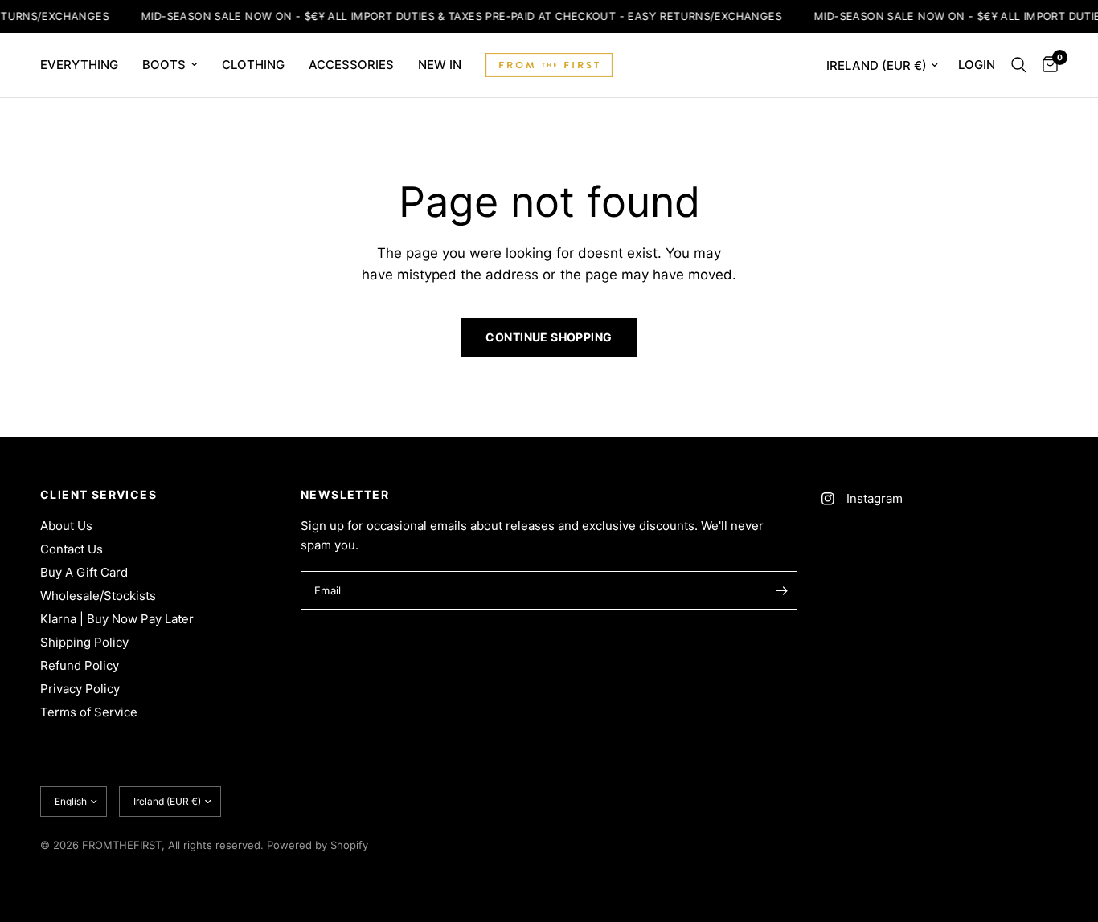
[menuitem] (85, 65)
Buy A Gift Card (84, 572)
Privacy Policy (80, 688)
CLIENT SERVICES (98, 494)
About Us (66, 525)
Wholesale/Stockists (98, 595)
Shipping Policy (84, 642)
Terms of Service (88, 712)
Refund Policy (79, 665)
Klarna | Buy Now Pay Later (117, 618)
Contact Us (71, 549)
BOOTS (164, 64)
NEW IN (439, 64)
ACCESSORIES (351, 64)
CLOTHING (253, 64)
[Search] (1018, 65)
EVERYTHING (79, 64)
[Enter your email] (781, 590)
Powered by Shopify (317, 844)
